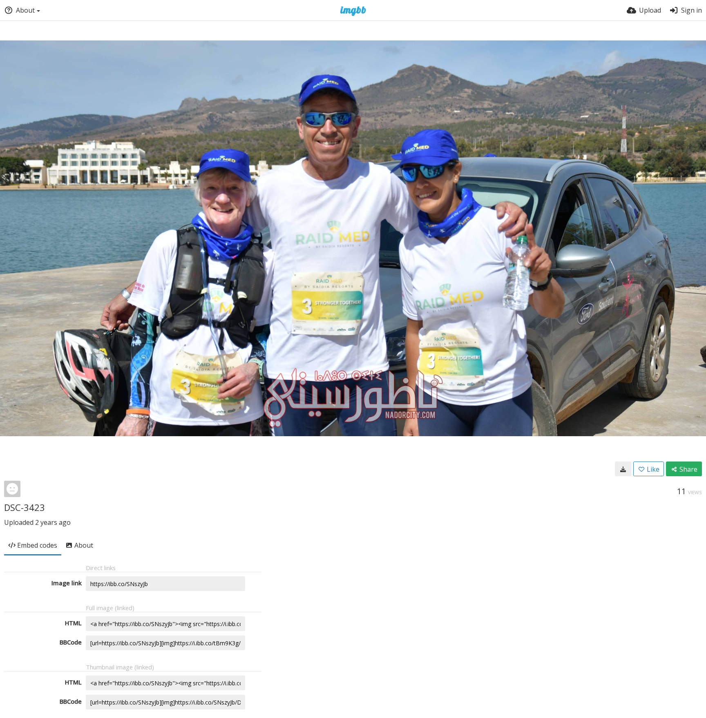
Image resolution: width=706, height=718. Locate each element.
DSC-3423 (24, 507)
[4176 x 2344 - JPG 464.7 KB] (623, 469)
